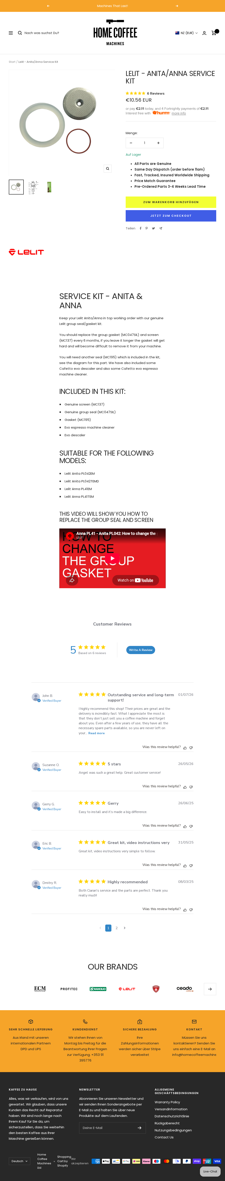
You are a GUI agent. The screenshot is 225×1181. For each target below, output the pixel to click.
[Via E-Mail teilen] (160, 228)
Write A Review (140, 650)
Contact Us (164, 1137)
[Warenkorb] (214, 33)
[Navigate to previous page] (100, 928)
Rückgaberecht (167, 1123)
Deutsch (17, 1161)
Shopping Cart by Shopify (64, 1161)
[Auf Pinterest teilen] (146, 228)
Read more (96, 733)
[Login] (204, 33)
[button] (186, 33)
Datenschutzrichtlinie (172, 1116)
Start (12, 62)
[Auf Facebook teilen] (141, 228)
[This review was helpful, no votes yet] (185, 747)
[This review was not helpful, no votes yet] (190, 747)
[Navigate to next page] (124, 928)
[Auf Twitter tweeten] (153, 228)
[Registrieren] (140, 1127)
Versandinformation (171, 1109)
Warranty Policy (167, 1102)
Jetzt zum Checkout (171, 216)
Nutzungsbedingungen (173, 1130)
